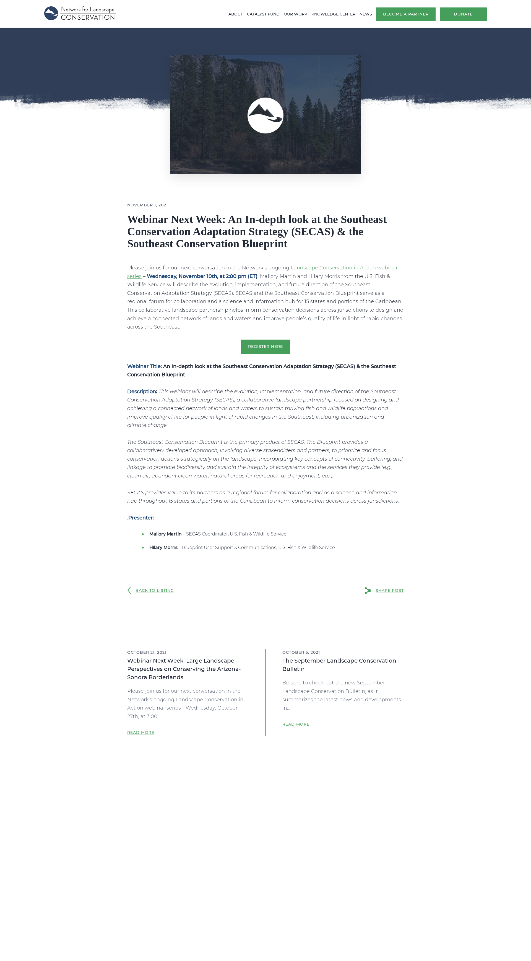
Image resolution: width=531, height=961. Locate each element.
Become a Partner (406, 14)
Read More (140, 732)
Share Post (390, 590)
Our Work (295, 14)
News (366, 14)
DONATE (463, 14)
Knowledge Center (333, 14)
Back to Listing (155, 590)
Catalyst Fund (263, 14)
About (235, 14)
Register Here (265, 346)
